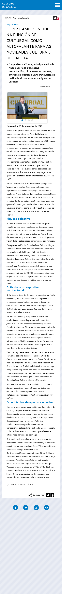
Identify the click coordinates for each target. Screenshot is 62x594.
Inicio (7, 18)
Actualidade (21, 18)
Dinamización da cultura (21, 485)
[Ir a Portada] (9, 6)
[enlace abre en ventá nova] (48, 495)
